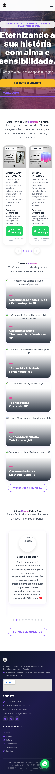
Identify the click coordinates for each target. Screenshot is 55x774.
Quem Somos (11, 744)
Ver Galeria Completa (27, 488)
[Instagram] (5, 718)
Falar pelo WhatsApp (16, 231)
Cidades (9, 751)
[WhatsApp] (17, 718)
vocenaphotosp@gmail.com (18, 705)
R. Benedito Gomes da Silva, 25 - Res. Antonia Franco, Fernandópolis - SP (28, 674)
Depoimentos (11, 747)
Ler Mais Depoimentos (27, 631)
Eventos (9, 736)
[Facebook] (11, 718)
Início (8, 732)
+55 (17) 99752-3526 (15, 702)
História (9, 740)
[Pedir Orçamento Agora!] (44, 763)
